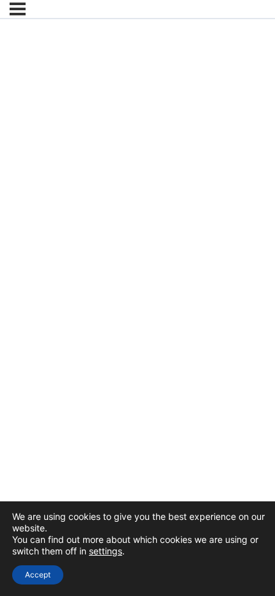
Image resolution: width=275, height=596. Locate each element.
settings (105, 550)
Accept (38, 574)
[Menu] (17, 9)
